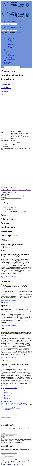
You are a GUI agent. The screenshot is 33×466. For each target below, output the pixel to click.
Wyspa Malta (8, 395)
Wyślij (2, 437)
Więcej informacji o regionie (9, 276)
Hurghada (7, 398)
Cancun (6, 397)
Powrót (3, 239)
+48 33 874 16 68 (20, 32)
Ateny (6, 392)
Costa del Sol (8, 394)
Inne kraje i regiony (6, 401)
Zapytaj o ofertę (5, 187)
